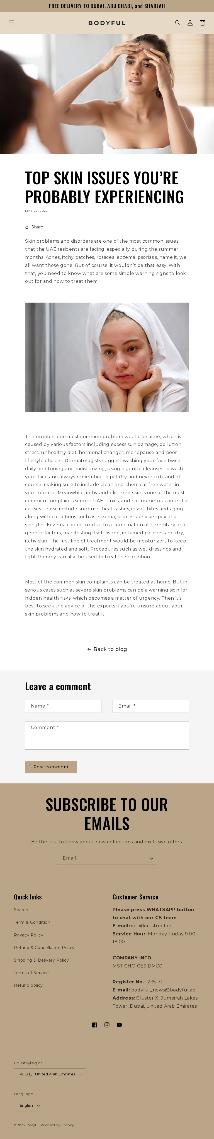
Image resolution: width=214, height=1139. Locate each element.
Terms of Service (31, 972)
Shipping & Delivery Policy (41, 960)
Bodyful (33, 1125)
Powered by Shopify (57, 1125)
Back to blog (110, 649)
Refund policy (28, 985)
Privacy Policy (28, 935)
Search (21, 909)
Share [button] (37, 227)
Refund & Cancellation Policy (44, 947)
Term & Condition (32, 922)
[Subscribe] (151, 858)
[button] (12, 23)
